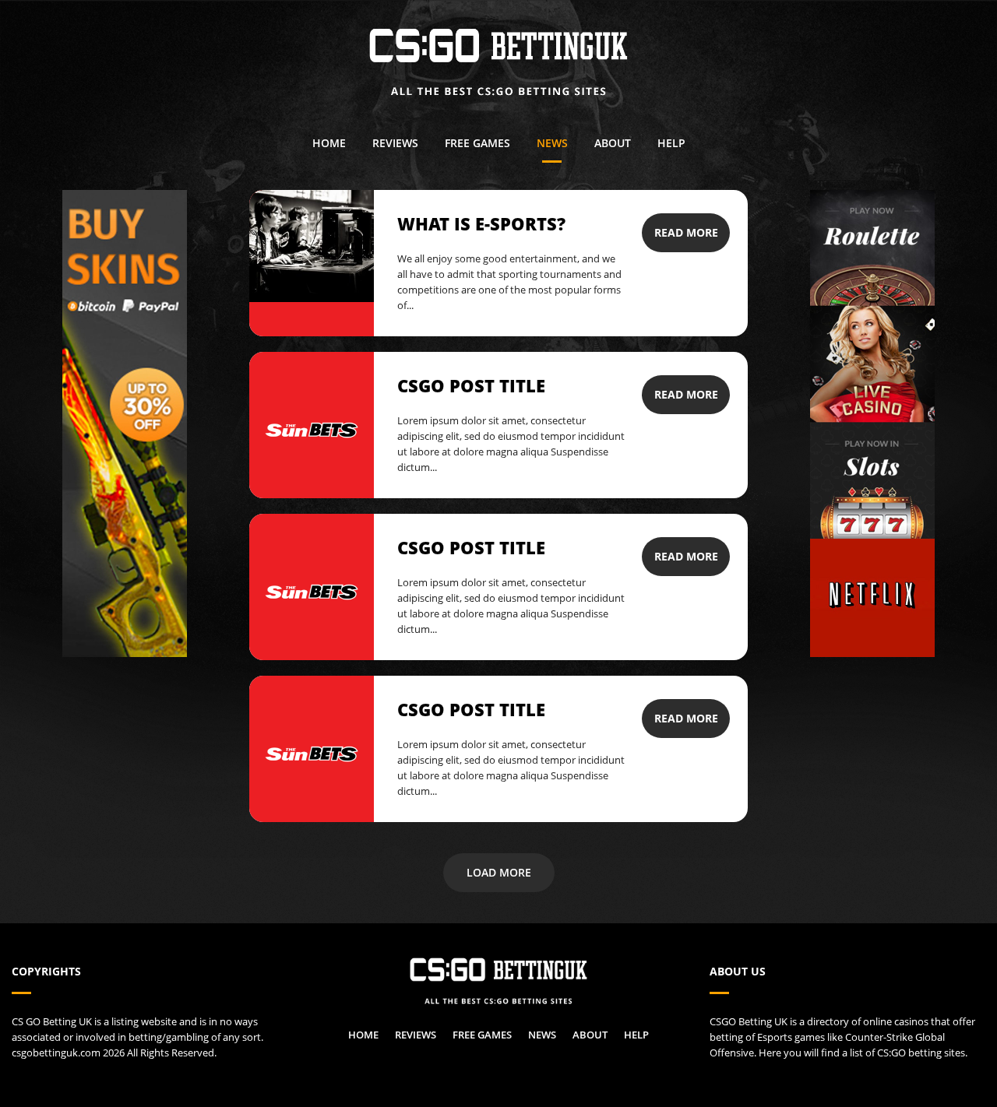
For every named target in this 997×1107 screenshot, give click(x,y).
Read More (686, 232)
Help (671, 142)
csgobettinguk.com (56, 1053)
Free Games (477, 142)
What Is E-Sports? (481, 223)
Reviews (395, 142)
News (552, 142)
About (612, 142)
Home (329, 142)
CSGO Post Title (471, 385)
